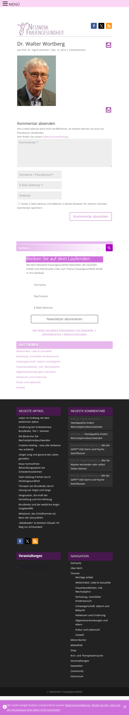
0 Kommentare (77, 49)
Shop (73, 650)
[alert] (38, 566)
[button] (94, 26)
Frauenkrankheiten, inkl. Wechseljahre (38, 366)
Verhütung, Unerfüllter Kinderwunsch (37, 356)
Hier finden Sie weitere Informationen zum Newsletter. (63, 330)
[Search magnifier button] (109, 247)
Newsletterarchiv (51, 334)
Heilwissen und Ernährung (31, 377)
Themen (75, 573)
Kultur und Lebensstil (28, 382)
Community (77, 671)
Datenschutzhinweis (75, 334)
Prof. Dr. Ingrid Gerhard (35, 49)
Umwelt (20, 387)
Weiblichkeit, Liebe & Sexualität (34, 351)
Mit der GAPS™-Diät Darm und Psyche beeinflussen (90, 449)
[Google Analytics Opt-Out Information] (5, 707)
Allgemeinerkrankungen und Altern (36, 371)
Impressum (77, 676)
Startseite (76, 563)
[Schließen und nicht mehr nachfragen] (124, 707)
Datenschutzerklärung (55, 136)
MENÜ (14, 4)
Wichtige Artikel (84, 577)
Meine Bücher (78, 639)
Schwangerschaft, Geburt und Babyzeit (38, 361)
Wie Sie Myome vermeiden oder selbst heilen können (90, 464)
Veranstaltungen (80, 660)
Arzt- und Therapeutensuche (87, 655)
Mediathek (76, 645)
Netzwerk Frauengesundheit (65, 691)
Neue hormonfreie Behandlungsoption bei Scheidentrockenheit (32, 467)
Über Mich (76, 568)
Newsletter (77, 665)
